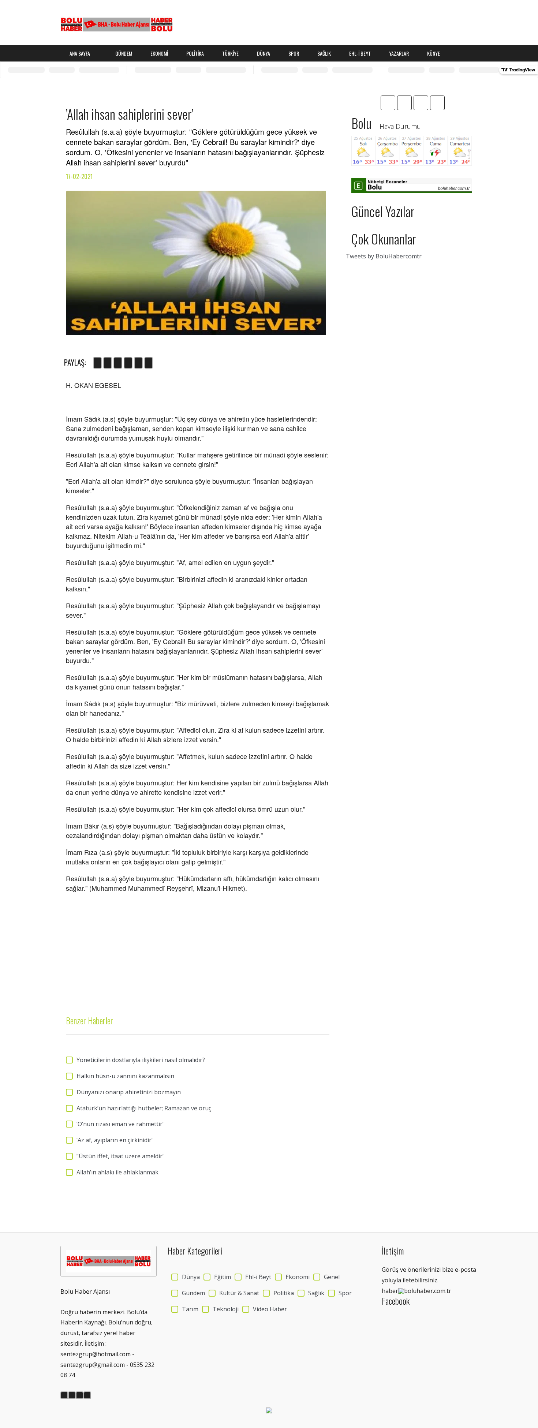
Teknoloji (226, 1309)
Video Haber (270, 1309)
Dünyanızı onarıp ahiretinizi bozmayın (128, 1092)
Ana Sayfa (80, 53)
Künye (433, 53)
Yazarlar (399, 53)
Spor (293, 53)
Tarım (190, 1309)
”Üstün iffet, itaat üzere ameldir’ (120, 1156)
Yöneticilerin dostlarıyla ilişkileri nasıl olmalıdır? (140, 1060)
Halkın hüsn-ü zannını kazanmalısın (125, 1076)
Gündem (123, 53)
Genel (332, 1277)
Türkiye (230, 53)
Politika (195, 53)
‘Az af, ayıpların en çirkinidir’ (114, 1140)
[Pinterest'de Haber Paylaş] (148, 363)
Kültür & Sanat (239, 1293)
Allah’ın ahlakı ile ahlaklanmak (117, 1172)
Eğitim (222, 1277)
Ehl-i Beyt (360, 53)
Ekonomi (159, 53)
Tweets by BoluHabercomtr (384, 256)
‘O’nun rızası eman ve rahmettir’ (120, 1124)
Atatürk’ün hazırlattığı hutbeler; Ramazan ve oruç (143, 1108)
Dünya (263, 53)
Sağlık (324, 53)
